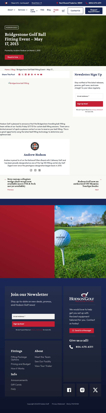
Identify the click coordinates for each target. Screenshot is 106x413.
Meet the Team (42, 357)
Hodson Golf (11, 27)
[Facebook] (19, 74)
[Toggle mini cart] (63, 10)
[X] (22, 74)
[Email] (41, 74)
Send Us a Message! (83, 330)
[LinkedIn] (25, 74)
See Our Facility (43, 361)
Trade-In (56, 11)
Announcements (19, 380)
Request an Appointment (88, 163)
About (10, 10)
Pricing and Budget (21, 364)
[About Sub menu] (14, 10)
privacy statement (97, 109)
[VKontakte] (38, 74)
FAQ (42, 10)
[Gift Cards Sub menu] (37, 10)
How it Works (17, 368)
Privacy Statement (58, 404)
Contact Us (75, 11)
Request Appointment (94, 11)
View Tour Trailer (43, 366)
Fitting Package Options (19, 358)
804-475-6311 (18, 266)
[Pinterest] (31, 74)
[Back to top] (99, 407)
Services (21, 10)
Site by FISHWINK (72, 404)
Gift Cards (32, 11)
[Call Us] (71, 347)
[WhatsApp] (28, 74)
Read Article (13, 57)
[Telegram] (34, 74)
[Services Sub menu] (26, 10)
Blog (49, 10)
